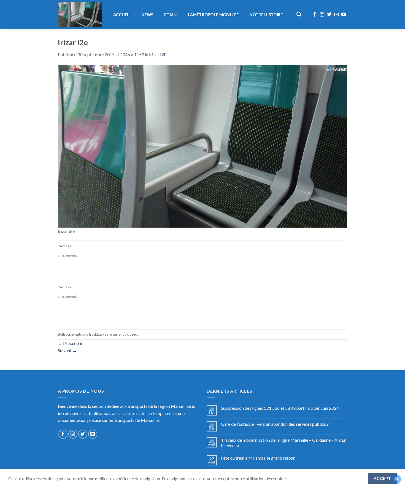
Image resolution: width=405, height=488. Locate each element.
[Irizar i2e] (202, 145)
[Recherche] (299, 14)
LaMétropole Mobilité (213, 15)
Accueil (122, 15)
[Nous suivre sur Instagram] (322, 14)
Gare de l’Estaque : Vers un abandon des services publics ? (275, 424)
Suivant (67, 350)
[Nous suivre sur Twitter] (329, 14)
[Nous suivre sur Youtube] (343, 14)
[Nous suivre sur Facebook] (314, 14)
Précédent (70, 343)
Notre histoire (266, 15)
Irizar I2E (157, 54)
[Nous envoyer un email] (336, 14)
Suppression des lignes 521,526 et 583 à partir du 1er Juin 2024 (280, 408)
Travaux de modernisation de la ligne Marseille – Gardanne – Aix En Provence (283, 442)
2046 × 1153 (132, 54)
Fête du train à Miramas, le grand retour (258, 457)
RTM (168, 14)
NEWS (147, 15)
